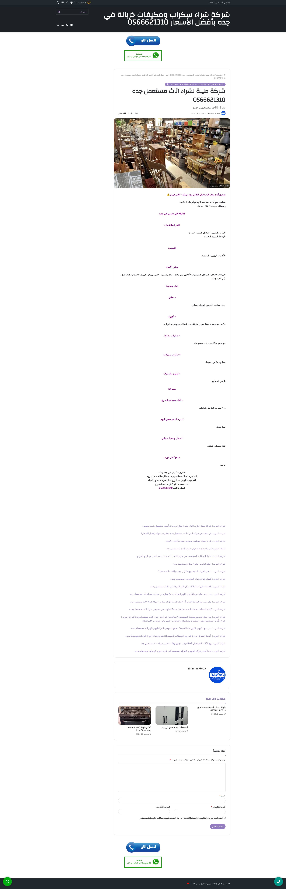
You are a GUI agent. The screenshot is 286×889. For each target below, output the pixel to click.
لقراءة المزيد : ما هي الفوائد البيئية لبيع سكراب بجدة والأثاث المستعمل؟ (192, 571)
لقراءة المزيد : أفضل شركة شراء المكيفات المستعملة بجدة (198, 579)
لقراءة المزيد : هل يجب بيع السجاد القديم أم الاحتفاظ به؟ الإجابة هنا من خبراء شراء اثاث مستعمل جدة (178, 601)
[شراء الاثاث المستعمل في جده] (172, 715)
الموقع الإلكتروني (163, 807)
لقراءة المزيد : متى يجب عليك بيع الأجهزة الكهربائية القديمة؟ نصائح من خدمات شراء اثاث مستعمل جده (178, 594)
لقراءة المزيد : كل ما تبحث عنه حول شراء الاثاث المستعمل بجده (196, 548)
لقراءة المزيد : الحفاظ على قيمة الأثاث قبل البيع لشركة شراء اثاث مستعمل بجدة (188, 586)
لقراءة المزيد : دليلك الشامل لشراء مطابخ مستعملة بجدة (199, 563)
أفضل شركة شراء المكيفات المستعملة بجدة (139, 729)
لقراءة (132, 616)
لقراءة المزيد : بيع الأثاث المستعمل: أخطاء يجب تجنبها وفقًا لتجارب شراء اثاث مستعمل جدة (183, 643)
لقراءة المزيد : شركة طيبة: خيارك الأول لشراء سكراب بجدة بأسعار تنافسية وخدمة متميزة (184, 525)
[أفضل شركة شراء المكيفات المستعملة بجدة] (134, 715)
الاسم (222, 795)
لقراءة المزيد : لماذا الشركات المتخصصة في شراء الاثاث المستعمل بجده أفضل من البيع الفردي (181, 556)
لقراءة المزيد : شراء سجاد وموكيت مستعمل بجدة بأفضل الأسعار (195, 541)
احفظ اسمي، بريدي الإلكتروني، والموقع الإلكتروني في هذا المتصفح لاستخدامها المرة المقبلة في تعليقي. (181, 818)
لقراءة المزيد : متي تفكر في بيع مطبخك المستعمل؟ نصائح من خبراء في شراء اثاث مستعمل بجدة (180, 616)
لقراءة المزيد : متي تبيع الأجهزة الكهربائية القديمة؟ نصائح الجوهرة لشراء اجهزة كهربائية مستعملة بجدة (178, 628)
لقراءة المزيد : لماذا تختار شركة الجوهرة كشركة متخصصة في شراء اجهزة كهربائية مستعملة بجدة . (180, 651)
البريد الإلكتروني (218, 807)
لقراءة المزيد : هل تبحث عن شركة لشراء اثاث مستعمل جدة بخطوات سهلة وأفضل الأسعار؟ (183, 533)
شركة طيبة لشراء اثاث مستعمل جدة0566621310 (211, 709)
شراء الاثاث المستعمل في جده (174, 727)
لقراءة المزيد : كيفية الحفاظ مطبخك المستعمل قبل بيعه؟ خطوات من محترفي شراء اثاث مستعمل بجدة (177, 609)
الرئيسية (220, 75)
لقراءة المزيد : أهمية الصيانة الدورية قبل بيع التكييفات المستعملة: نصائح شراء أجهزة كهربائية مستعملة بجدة (175, 635)
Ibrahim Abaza (197, 668)
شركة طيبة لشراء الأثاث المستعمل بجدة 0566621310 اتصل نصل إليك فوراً (183, 75)
